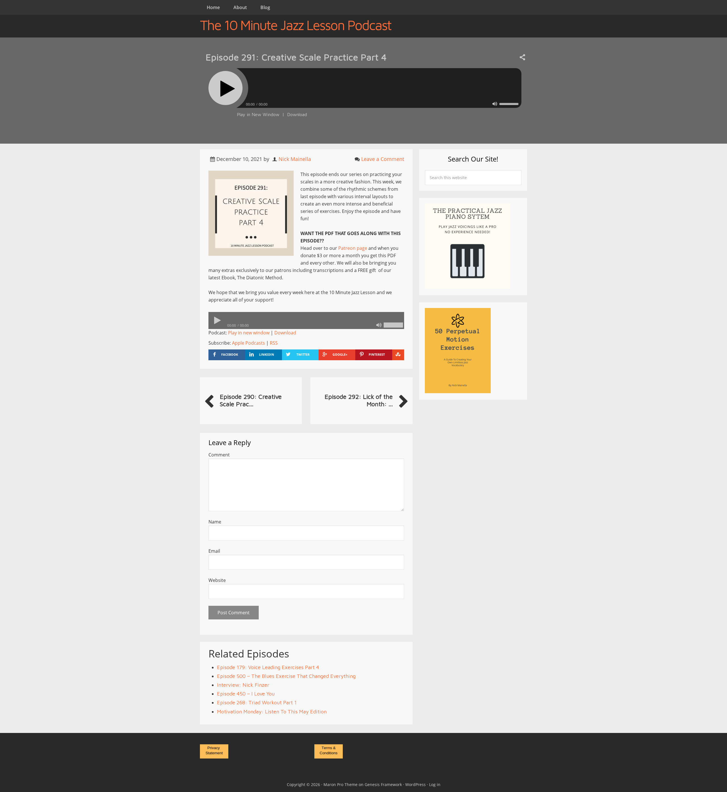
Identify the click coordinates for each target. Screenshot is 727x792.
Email (214, 551)
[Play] (225, 88)
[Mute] (495, 104)
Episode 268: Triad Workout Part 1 (257, 702)
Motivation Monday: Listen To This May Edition (272, 712)
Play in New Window (258, 114)
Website (217, 580)
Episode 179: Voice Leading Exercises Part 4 (268, 667)
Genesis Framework (383, 784)
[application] (363, 103)
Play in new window (249, 333)
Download (297, 114)
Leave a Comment (382, 159)
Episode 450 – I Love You (246, 694)
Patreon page (352, 248)
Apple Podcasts (248, 343)
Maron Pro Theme (340, 784)
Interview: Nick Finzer (243, 685)
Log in (434, 784)
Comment (219, 455)
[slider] (509, 104)
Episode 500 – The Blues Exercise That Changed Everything (286, 676)
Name (214, 522)
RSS (274, 343)
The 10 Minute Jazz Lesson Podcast (295, 25)
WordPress (415, 784)
